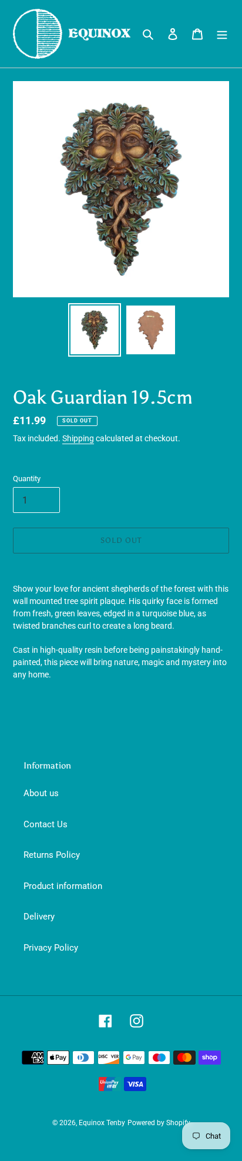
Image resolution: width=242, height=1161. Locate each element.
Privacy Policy (50, 947)
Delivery (39, 916)
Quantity (27, 478)
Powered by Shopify (158, 1123)
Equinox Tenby (102, 1123)
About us (41, 793)
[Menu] (222, 33)
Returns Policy (51, 855)
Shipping (78, 438)
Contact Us (45, 824)
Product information (62, 886)
